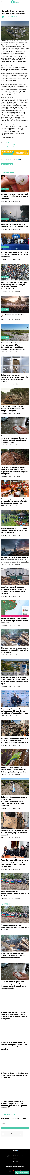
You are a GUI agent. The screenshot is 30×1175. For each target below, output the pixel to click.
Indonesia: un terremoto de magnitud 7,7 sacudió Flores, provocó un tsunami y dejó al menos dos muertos (14, 740)
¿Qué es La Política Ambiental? (15, 1156)
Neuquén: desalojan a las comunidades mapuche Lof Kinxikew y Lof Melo (15, 893)
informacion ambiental (7, 145)
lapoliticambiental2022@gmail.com (15, 1166)
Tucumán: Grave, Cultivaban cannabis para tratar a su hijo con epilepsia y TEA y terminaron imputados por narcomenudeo (14, 863)
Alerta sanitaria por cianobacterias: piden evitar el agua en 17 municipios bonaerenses (14, 620)
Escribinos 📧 (15, 1150)
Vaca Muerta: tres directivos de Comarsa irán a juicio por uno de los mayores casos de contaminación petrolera (14, 590)
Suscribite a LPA (8, 1115)
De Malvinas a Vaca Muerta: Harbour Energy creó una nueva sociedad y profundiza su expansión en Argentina (15, 559)
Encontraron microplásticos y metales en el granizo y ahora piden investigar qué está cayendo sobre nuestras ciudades (14, 439)
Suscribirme (15, 1128)
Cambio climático (10, 143)
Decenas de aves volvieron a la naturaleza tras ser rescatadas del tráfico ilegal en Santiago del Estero (14, 769)
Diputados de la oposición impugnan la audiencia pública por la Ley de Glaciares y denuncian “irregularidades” (14, 285)
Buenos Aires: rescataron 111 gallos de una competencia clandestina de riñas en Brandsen (14, 530)
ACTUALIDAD (5, 8)
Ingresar (16, 1159)
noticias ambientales (6, 147)
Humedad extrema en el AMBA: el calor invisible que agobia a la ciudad (14, 225)
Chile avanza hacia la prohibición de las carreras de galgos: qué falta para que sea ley (14, 832)
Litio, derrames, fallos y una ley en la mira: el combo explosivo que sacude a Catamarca (14, 254)
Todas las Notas (15, 1153)
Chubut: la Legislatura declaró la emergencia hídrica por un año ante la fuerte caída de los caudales (14, 501)
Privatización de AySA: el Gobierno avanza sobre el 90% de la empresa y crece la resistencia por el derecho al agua (14, 680)
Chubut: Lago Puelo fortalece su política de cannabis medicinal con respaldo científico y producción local (14, 711)
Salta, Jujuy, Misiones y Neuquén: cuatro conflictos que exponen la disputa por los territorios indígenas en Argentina (14, 470)
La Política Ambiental (10, 16)
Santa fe (15, 147)
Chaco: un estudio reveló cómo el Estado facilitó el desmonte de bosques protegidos (13, 408)
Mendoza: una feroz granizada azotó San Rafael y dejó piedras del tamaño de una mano (14, 196)
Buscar (16, 1161)
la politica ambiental (19, 145)
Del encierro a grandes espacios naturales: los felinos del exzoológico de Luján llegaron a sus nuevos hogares (15, 378)
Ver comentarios (7, 164)
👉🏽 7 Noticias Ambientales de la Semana (12, 315)
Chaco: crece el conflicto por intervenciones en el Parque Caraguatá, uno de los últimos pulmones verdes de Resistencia (13, 346)
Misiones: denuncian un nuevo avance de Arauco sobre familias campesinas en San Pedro (14, 650)
